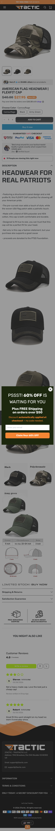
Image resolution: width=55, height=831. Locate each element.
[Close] (50, 389)
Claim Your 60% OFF (27, 435)
